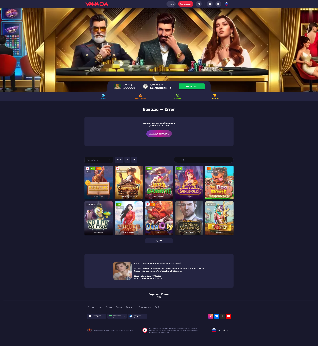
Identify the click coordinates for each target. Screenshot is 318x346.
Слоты (90, 307)
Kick (168, 271)
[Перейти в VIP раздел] (177, 160)
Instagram (176, 271)
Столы (108, 307)
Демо (95, 186)
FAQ (157, 307)
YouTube (161, 271)
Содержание (145, 307)
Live (99, 307)
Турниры (130, 307)
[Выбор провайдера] (98, 160)
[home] (96, 4)
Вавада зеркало (159, 133)
